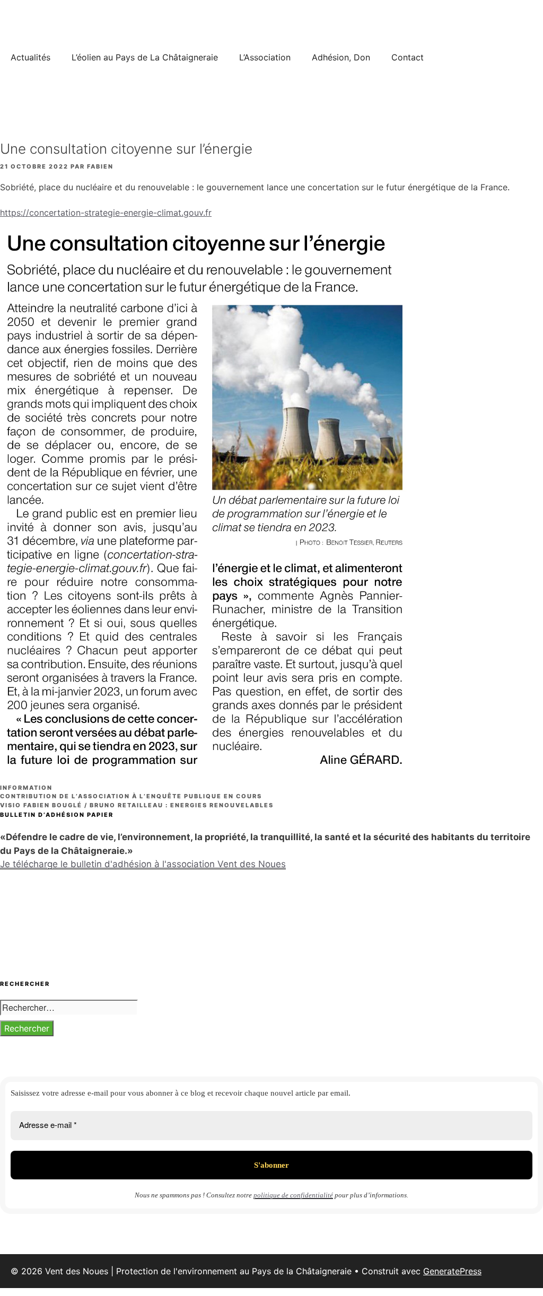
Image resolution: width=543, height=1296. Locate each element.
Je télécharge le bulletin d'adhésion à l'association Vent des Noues (143, 864)
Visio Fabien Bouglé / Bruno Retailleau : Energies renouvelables (137, 805)
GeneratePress (452, 1271)
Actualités (30, 57)
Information (26, 787)
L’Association (265, 57)
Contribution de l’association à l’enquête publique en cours (131, 796)
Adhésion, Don (341, 57)
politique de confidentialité (293, 1195)
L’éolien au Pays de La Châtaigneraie (145, 57)
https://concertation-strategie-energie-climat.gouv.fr (106, 212)
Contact (407, 57)
